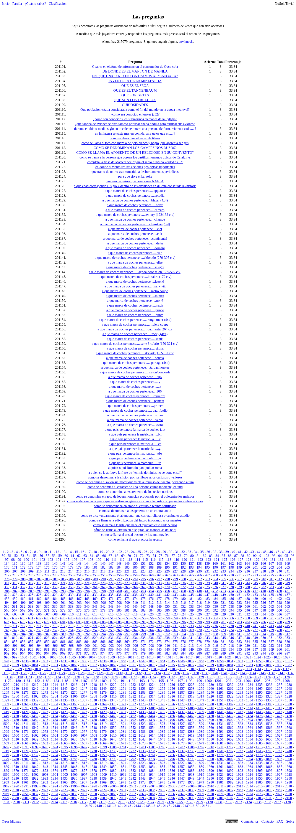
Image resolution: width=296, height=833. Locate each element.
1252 (132, 688)
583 (143, 610)
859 (46, 641)
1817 (83, 763)
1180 (17, 681)
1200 (208, 681)
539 (78, 606)
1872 (34, 770)
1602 (35, 735)
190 (167, 567)
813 (255, 634)
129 (256, 559)
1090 (28, 669)
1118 (5, 673)
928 (22, 649)
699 (207, 622)
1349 (200, 700)
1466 (171, 716)
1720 (15, 751)
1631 (25, 739)
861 (62, 641)
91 (261, 556)
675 (14, 622)
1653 (239, 739)
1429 (103, 712)
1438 (190, 712)
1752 (34, 755)
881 (223, 641)
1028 (5, 661)
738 (231, 626)
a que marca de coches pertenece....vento (135, 420)
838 (167, 638)
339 (207, 583)
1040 (122, 661)
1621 (220, 735)
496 (23, 602)
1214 (54, 684)
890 (7, 645)
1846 (73, 767)
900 (87, 645)
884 (247, 641)
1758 (93, 755)
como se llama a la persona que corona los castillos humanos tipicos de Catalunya (135, 157)
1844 (54, 767)
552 (183, 606)
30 (170, 552)
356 (54, 587)
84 (217, 556)
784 (23, 634)
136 (22, 563)
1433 (142, 712)
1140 (214, 673)
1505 (259, 720)
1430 (112, 712)
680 (54, 622)
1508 (288, 720)
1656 (268, 739)
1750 (15, 755)
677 (30, 622)
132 (280, 559)
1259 (200, 688)
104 (58, 559)
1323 (239, 696)
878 (199, 641)
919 (239, 645)
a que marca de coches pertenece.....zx (135, 386)
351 (14, 587)
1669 (103, 743)
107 (82, 559)
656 (151, 618)
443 (175, 595)
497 (31, 602)
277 (287, 575)
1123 (52, 673)
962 (6, 653)
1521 (122, 724)
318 (38, 583)
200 (247, 567)
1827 (181, 763)
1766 (171, 755)
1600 (15, 735)
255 (111, 575)
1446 (268, 712)
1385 (259, 704)
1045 (171, 661)
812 (247, 634)
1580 (112, 731)
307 (239, 579)
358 (70, 587)
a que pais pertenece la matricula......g (135, 448)
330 (135, 583)
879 (207, 641)
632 (247, 614)
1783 (44, 759)
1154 (57, 677)
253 (95, 575)
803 (175, 634)
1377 (181, 704)
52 (16, 556)
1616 (171, 735)
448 (215, 595)
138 (38, 563)
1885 (161, 770)
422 (6, 595)
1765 (161, 755)
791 (79, 634)
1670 (112, 743)
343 (239, 583)
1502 (229, 720)
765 (159, 630)
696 (183, 622)
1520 (112, 724)
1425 (64, 712)
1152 (38, 677)
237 (255, 571)
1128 (100, 673)
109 (98, 559)
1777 (278, 755)
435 (111, 595)
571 (46, 610)
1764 (151, 755)
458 (6, 598)
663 (207, 618)
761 (127, 630)
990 (231, 653)
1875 (64, 770)
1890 (210, 770)
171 (14, 567)
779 (271, 630)
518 (199, 602)
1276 (73, 692)
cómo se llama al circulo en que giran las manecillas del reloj (135, 530)
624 (183, 614)
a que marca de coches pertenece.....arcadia (135, 195)
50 (3, 556)
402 (135, 591)
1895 (259, 770)
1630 (15, 739)
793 (95, 634)
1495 (161, 720)
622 (167, 614)
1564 (249, 727)
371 (175, 587)
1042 (142, 661)
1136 (176, 673)
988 (215, 653)
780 (279, 630)
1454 (54, 716)
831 (111, 638)
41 (239, 552)
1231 (220, 684)
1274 (54, 692)
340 (215, 583)
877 (191, 641)
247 (46, 575)
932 (54, 649)
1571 (25, 731)
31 (177, 552)
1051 (229, 661)
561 (255, 606)
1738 (190, 751)
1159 (105, 677)
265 (191, 575)
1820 (112, 763)
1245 (64, 688)
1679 (200, 743)
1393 (44, 708)
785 (31, 634)
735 (207, 626)
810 (231, 634)
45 (265, 552)
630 (231, 614)
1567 (278, 727)
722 (103, 626)
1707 (181, 747)
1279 (103, 692)
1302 (35, 696)
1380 (210, 704)
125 (224, 559)
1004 (62, 657)
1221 (122, 684)
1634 (54, 739)
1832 (229, 763)
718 (70, 626)
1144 (252, 673)
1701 (122, 747)
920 (247, 645)
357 (62, 587)
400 (119, 591)
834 (135, 638)
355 (46, 587)
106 (74, 559)
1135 (167, 673)
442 (167, 595)
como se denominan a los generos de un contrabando (135, 511)
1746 (268, 751)
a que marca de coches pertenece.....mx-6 (135, 300)
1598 (288, 731)
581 (127, 610)
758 (103, 630)
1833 (239, 763)
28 (158, 552)
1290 (210, 692)
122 (200, 559)
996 (279, 653)
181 (95, 567)
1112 (239, 669)
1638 (93, 739)
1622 (229, 735)
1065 (73, 665)
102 (42, 559)
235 (239, 571)
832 (119, 638)
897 (63, 645)
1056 (278, 661)
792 (87, 634)
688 (119, 622)
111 (114, 559)
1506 (268, 720)
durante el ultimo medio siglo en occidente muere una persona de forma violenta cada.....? (135, 128)
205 (287, 567)
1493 (142, 720)
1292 (229, 692)
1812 (34, 763)
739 (239, 626)
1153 (48, 677)
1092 (47, 669)
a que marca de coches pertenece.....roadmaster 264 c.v (135, 329)
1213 (44, 684)
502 (71, 602)
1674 (151, 743)
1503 (239, 720)
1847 (83, 767)
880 (215, 641)
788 (55, 634)
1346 (171, 700)
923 (271, 645)
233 (223, 571)
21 (114, 552)
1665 (64, 743)
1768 (190, 755)
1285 (161, 692)
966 (38, 653)
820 (22, 638)
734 (199, 626)
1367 (83, 704)
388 (23, 591)
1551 (122, 727)
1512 (34, 724)
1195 (160, 681)
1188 (93, 681)
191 (175, 567)
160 (215, 563)
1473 (239, 716)
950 (199, 649)
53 (22, 556)
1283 (142, 692)
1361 (25, 704)
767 (175, 630)
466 (70, 598)
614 (103, 614)
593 (223, 610)
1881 (122, 770)
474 (135, 598)
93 (273, 556)
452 (247, 595)
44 (258, 552)
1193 (141, 681)
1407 (181, 708)
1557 (181, 727)
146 (103, 563)
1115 (267, 669)
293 (127, 579)
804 (183, 634)
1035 (73, 661)
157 (191, 563)
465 (62, 598)
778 (263, 630)
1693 (44, 747)
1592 (229, 731)
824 (54, 638)
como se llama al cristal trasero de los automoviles (135, 534)
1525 (161, 724)
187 (143, 567)
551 (175, 606)
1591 (220, 731)
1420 (15, 712)
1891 (220, 770)
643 (46, 618)
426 (38, 595)
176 (54, 567)
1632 (34, 739)
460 (22, 598)
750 (38, 630)
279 (15, 579)
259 (143, 575)
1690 (15, 747)
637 (287, 614)
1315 (161, 696)
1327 (278, 696)
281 (31, 579)
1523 (142, 724)
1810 (15, 763)
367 (143, 587)
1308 (93, 696)
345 (255, 583)
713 (30, 626)
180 (86, 567)
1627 (278, 735)
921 (255, 645)
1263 (239, 688)
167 (271, 563)
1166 (172, 677)
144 (86, 563)
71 (135, 556)
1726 (73, 751)
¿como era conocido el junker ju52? (135, 114)
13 (63, 552)
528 (279, 602)
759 (111, 630)
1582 (132, 731)
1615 (161, 735)
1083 (249, 665)
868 (119, 641)
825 (62, 638)
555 (207, 606)
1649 (200, 739)
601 (287, 610)
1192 (131, 681)
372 (183, 587)
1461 (122, 716)
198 (231, 567)
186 (135, 567)
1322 (229, 696)
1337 (83, 700)
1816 (73, 763)
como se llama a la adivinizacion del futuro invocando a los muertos (135, 520)
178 (70, 567)
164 (247, 563)
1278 (93, 692)
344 (247, 583)
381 (255, 587)
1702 (132, 747)
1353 (239, 700)
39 (227, 552)
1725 (64, 751)
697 (191, 622)
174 (38, 567)
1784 (54, 759)
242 (6, 575)
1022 (237, 657)
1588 (190, 731)
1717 (278, 747)
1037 (93, 661)
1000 (23, 657)
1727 (83, 751)
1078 (200, 665)
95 (286, 556)
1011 (130, 657)
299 (175, 579)
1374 (151, 704)
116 (153, 559)
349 (287, 583)
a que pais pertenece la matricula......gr (135, 458)
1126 (81, 673)
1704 (152, 747)
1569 (5, 731)
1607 (83, 735)
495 (15, 602)
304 (215, 579)
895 (47, 645)
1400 (113, 708)
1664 (54, 743)
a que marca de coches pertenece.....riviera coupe (135, 324)
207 (15, 571)
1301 (25, 696)
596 (247, 610)
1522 (132, 724)
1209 (5, 684)
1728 (93, 751)
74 (154, 556)
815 (271, 634)
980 (151, 653)
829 (95, 638)
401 (127, 591)
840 (183, 638)
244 (22, 575)
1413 (239, 708)
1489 (103, 720)
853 (287, 638)
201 (255, 567)
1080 (220, 665)
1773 (239, 755)
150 (135, 563)
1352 (229, 700)
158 (199, 563)
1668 (93, 743)
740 (247, 626)
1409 (200, 708)
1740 (210, 751)
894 (39, 645)
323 (78, 583)
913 (191, 645)
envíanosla (186, 41)
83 (211, 556)
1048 (200, 661)
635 (271, 614)
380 (247, 587)
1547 (83, 727)
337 (191, 583)
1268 (288, 688)
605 (31, 614)
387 (15, 591)
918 (231, 645)
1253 (142, 688)
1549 (103, 727)
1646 (171, 739)
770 (199, 630)
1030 (25, 661)
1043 (151, 661)
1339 (103, 700)
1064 (64, 665)
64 (91, 556)
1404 (152, 708)
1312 (132, 696)
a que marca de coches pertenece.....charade (135, 219)
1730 (112, 751)
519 (207, 602)
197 (223, 567)
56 (41, 556)
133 (288, 559)
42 (246, 552)
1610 (113, 735)
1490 (112, 720)
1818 (93, 763)
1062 (44, 665)
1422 (34, 712)
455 (271, 595)
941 (127, 649)
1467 (181, 716)
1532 (229, 724)
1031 (34, 661)
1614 (151, 735)
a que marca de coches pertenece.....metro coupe (135, 291)
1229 (200, 684)
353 (30, 587)
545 (127, 606)
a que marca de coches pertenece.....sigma (135, 348)
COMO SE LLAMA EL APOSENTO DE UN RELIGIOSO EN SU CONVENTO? (135, 152)
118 (168, 559)
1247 (83, 688)
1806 (268, 759)
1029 (15, 661)
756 (86, 630)
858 (38, 641)
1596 (268, 731)
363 (111, 587)
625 (191, 614)
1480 (15, 720)
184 (119, 567)
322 (70, 583)
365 (127, 587)
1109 (211, 669)
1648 (190, 739)
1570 (15, 731)
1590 (210, 731)
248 (54, 575)
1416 (268, 708)
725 (127, 626)
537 (62, 606)
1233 (239, 684)
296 (151, 579)
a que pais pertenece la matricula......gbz (135, 453)
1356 (268, 700)
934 (70, 649)
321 (62, 583)
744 (279, 626)
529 (287, 602)
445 (191, 595)
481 (191, 598)
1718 (288, 747)
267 (207, 575)
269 (223, 575)
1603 (44, 735)
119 (176, 559)
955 (239, 649)
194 (199, 567)
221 (127, 571)
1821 (122, 763)
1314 (151, 696)
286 (71, 579)
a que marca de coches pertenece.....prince (135, 310)
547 (143, 606)
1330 (15, 700)
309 (255, 579)
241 (287, 571)
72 (141, 556)
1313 (142, 696)
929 (30, 649)
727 (143, 626)
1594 (249, 731)
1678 (190, 743)
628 (215, 614)
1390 (15, 708)
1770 (210, 755)
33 (189, 552)
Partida (17, 3)
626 (199, 614)
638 (6, 618)
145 (95, 563)
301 (191, 579)
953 (223, 649)
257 (127, 575)
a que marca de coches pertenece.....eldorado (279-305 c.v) (135, 257)
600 (279, 610)
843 (207, 638)
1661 (25, 743)
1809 (5, 763)
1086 (278, 665)
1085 (268, 665)
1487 (83, 720)
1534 (249, 724)
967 (46, 653)
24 (133, 552)
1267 (278, 688)
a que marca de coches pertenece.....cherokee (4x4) (135, 224)
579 (111, 610)
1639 (103, 739)
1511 (25, 724)
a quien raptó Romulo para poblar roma (135, 468)
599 (271, 610)
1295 (259, 692)
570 (38, 610)
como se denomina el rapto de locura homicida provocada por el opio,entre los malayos (135, 496)
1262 (229, 688)
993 (255, 653)
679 (46, 622)
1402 (132, 708)
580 (119, 610)
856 (22, 641)
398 (103, 591)
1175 (257, 677)
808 (215, 634)
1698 (93, 747)
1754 (54, 755)
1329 (5, 700)
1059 (15, 665)
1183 (46, 681)
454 (263, 595)
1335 (64, 700)
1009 (111, 657)
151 (143, 563)
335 (175, 583)
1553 (142, 727)
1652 (229, 739)
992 (247, 653)
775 (239, 630)
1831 (220, 763)
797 (127, 634)
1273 (44, 692)
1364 (54, 704)
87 (236, 556)
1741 (220, 751)
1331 (25, 700)
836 (151, 638)
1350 (210, 700)
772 (215, 630)
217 (95, 571)
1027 (286, 657)
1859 (200, 767)
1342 (132, 700)
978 (135, 653)
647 (78, 618)
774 (231, 630)
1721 (25, 751)
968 (54, 653)
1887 (181, 770)
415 (239, 591)
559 (239, 606)
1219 (103, 684)
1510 (15, 724)
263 (175, 575)
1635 (64, 739)
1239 (5, 688)
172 (22, 567)
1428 (93, 712)
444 (183, 595)
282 (39, 579)
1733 (142, 751)
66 (104, 556)
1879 (103, 770)
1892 (229, 770)
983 (175, 653)
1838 (288, 763)
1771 (220, 755)
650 (103, 618)
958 (263, 649)
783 (15, 634)
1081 (229, 665)
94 (280, 556)
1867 (278, 767)
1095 (76, 669)
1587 (181, 731)
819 (14, 638)
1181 (27, 681)
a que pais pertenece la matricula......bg (135, 434)
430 (70, 595)
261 (159, 575)
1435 (161, 712)
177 (62, 567)
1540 (15, 727)
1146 (271, 673)
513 (159, 602)
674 (6, 622)
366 (135, 587)
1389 (5, 708)
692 (151, 622)
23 (126, 552)
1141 (224, 673)
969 (62, 653)
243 (14, 575)
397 (95, 591)
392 (55, 591)
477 (159, 598)
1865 (259, 767)
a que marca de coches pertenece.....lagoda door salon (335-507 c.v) (135, 272)
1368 (93, 704)
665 (223, 618)
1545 (64, 727)
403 (143, 591)
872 (151, 641)
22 (120, 552)
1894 (249, 770)
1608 (93, 735)
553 (191, 606)
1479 (5, 720)
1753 (44, 755)
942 (135, 649)
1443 (239, 712)
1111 (230, 669)
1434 (151, 712)
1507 (278, 720)
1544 (54, 727)
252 (86, 575)
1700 (113, 747)
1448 (288, 712)
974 (103, 653)
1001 (33, 657)
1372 (132, 704)
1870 (15, 770)
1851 (122, 767)
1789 (103, 759)
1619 (200, 735)
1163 (143, 677)
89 (248, 556)
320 (54, 583)
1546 (73, 727)
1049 (210, 661)
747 (14, 630)
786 (39, 634)
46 (271, 552)
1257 (181, 688)
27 (151, 552)
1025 (267, 657)
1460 (112, 716)
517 (191, 602)
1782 (34, 759)
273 (255, 575)
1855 (161, 767)
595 (239, 610)
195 (207, 567)
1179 (8, 681)
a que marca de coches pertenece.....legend (135, 281)
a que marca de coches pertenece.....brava (135, 205)
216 (86, 571)
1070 (122, 665)
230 (199, 571)
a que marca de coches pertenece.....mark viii (135, 286)
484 (215, 598)
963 (14, 653)
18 (95, 552)
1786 (73, 759)
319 (46, 583)
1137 (186, 673)
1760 (112, 755)
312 (279, 579)
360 (86, 587)
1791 (122, 759)
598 (263, 610)
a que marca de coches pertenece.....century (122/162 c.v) (135, 214)
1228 (190, 684)
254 (103, 575)
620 (151, 614)
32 (183, 552)
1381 (220, 704)
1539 (5, 727)
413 (223, 591)
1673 (142, 743)
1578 (93, 731)
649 (95, 618)
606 (39, 614)
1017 (189, 657)
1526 (171, 724)
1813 (44, 763)
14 (70, 552)
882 (231, 641)
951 (207, 649)
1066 (83, 665)
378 (231, 587)
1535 (259, 724)
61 (72, 556)
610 (71, 614)
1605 (64, 735)
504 (87, 602)
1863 (239, 767)
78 (179, 556)
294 (135, 579)
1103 (154, 669)
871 (143, 641)
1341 (122, 700)
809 (223, 634)
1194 (151, 681)
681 (62, 622)
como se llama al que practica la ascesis (135, 539)
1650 (210, 739)
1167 (181, 677)
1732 (132, 751)
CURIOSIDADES (135, 105)
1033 (54, 661)
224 (151, 571)
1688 (288, 743)
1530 (210, 724)
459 (14, 598)
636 (279, 614)
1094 (67, 669)
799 (143, 634)
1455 (64, 716)
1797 (181, 759)
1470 (210, 716)
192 (183, 567)
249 (62, 575)
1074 (161, 665)
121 (192, 559)
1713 (239, 747)
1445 (259, 712)
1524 (151, 724)
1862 (229, 767)
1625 (259, 735)
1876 (73, 770)
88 (242, 556)
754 (70, 630)
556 (215, 606)
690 (135, 622)
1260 (210, 688)
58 (53, 556)
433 (95, 595)
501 (63, 602)
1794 (151, 759)
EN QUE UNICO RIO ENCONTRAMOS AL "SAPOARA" (135, 76)
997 (287, 653)
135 (14, 563)
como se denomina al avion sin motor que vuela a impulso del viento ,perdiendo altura (135, 482)
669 (255, 618)
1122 (43, 673)
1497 (181, 720)
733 (191, 626)
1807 (278, 759)
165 (255, 563)
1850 (112, 767)
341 (223, 583)
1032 (44, 661)
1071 (132, 665)
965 (30, 653)
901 (95, 645)
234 (231, 571)
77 (173, 556)
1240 (15, 688)
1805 (259, 759)
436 (119, 595)
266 (199, 575)
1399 (103, 708)
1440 (210, 712)
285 (63, 579)
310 (263, 579)
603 (15, 614)
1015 (169, 657)
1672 (132, 743)
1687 (278, 743)
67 (110, 556)
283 (47, 579)
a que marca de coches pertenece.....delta (135, 243)
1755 (64, 755)
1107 (192, 669)
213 (62, 571)
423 (14, 595)
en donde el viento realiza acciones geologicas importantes (135, 167)
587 (175, 610)
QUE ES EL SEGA (135, 85)
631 (239, 614)
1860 (210, 767)
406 (167, 591)
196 (215, 567)
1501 (220, 720)
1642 (132, 739)
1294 (249, 692)
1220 (112, 684)
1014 (159, 657)
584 (151, 610)
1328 (288, 696)
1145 (262, 673)
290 (103, 579)
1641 (122, 739)
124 (216, 559)
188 (151, 567)
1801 (220, 759)
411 (207, 591)
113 (129, 559)
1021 (228, 657)
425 (30, 595)
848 (247, 638)
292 (119, 579)
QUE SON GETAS (135, 95)
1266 (268, 688)
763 (143, 630)
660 (183, 618)
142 (70, 563)
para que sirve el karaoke (135, 176)
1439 (200, 712)
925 (287, 645)
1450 (15, 716)
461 (30, 598)
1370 (112, 704)
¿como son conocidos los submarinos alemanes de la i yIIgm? (135, 119)
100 (26, 559)
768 (183, 630)
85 (223, 556)
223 (143, 571)
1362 (34, 704)
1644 (151, 739)
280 (23, 579)
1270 (15, 692)
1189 (103, 681)
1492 (132, 720)
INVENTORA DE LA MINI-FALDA (135, 81)
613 (95, 614)
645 (62, 618)
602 (7, 614)
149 (127, 563)
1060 (25, 665)
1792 (132, 759)
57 (47, 556)
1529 (200, 724)
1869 (5, 770)
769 (191, 630)
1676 (171, 743)
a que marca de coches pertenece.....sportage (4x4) (135, 363)
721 (95, 626)
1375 (161, 704)
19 (101, 552)
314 (6, 583)
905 (127, 645)
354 (38, 587)
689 (127, 622)
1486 (73, 720)
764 (151, 630)
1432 (132, 712)
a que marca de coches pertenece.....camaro (135, 210)
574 (70, 610)
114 (137, 559)
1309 (103, 696)
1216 (73, 684)
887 (271, 641)
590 (199, 610)
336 (183, 583)
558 (231, 606)
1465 (161, 716)
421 (287, 591)
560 (247, 606)
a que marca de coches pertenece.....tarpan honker (135, 367)
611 (78, 614)
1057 (288, 661)
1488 (93, 720)
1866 (268, 767)
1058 (5, 665)
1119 (14, 673)
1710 (210, 747)
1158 (95, 677)
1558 (190, 727)
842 (199, 638)
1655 (259, 739)
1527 (181, 724)
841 (191, 638)
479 (175, 598)
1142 (233, 673)
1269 (5, 692)
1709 (200, 747)
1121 (33, 673)
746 (6, 630)
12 (57, 552)
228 (183, 571)
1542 (34, 727)
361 (95, 587)
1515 (64, 724)
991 (239, 653)
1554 (151, 727)
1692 (35, 747)
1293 (239, 692)
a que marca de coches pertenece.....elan (135, 253)
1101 (135, 669)
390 (39, 591)
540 (86, 606)
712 (22, 626)
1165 (162, 677)
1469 (200, 716)
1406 (171, 708)
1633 (44, 739)
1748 (288, 751)
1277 (83, 692)
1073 (151, 665)
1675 (161, 743)
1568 (288, 727)
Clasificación (58, 3)
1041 (132, 661)
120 (184, 559)
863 (78, 641)
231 (207, 571)
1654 (249, 739)
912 (183, 645)
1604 (54, 735)
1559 (200, 727)
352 (22, 587)
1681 (220, 743)
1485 (64, 720)
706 (263, 622)
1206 (266, 681)
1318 (190, 696)
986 (199, 653)
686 (103, 622)
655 (143, 618)
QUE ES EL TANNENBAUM (135, 90)
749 (30, 630)
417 (255, 591)
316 (22, 583)
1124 (62, 673)
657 (159, 618)
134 (6, 563)
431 (78, 595)
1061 (34, 665)
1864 (249, 767)
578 (103, 610)
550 (167, 606)
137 (30, 563)
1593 (239, 731)
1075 (171, 665)
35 (202, 552)
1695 (64, 747)
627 (207, 614)
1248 (93, 688)
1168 (191, 677)
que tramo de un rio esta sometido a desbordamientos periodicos (135, 171)
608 (55, 614)
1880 (112, 770)
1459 (103, 716)
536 (54, 606)
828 (86, 638)
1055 (268, 661)
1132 (138, 673)
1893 (239, 770)
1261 (220, 688)
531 (14, 606)
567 (14, 610)
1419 (5, 712)
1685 (259, 743)
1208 (286, 681)
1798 (190, 759)
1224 (151, 684)
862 (70, 641)
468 (86, 598)
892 (23, 645)
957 (255, 649)
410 (199, 591)
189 (159, 567)
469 (95, 598)
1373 (142, 704)
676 (22, 622)
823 (46, 638)
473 (127, 598)
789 (63, 634)
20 (107, 552)
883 (239, 641)
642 (38, 618)
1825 (161, 763)
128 (248, 559)
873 (159, 641)
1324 (249, 696)
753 (62, 630)
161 (223, 563)
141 (62, 563)
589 (191, 610)
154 (167, 563)
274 (263, 575)
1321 (220, 696)
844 (215, 638)
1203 (237, 681)
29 (164, 552)
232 (215, 571)
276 (279, 575)
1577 (83, 731)
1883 (142, 770)
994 (263, 653)
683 (78, 622)
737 (223, 626)
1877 (83, 770)
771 (207, 630)
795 (111, 634)
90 (255, 556)
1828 (190, 763)
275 (271, 575)
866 (103, 641)
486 (231, 598)
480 (183, 598)
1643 (142, 739)
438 (135, 595)
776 (247, 630)
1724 (54, 751)
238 (263, 571)
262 (167, 575)
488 (247, 598)
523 (239, 602)
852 (279, 638)
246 (38, 575)
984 (183, 653)
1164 (153, 677)
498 (39, 602)
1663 (44, 743)
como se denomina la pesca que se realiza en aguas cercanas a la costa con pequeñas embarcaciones (135, 501)
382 (263, 587)
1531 (220, 724)
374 (199, 587)
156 (183, 563)
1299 (5, 696)
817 (287, 634)
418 (263, 591)
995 (271, 653)
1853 (142, 767)
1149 (10, 677)
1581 (122, 731)
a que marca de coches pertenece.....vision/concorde (135, 372)
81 (198, 556)
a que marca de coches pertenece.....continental (135, 238)
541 (95, 606)
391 (47, 591)
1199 (198, 681)
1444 (249, 712)
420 (279, 591)
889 (287, 641)
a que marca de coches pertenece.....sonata (135, 358)
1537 (278, 724)
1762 (132, 755)
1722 (34, 751)
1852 (132, 767)
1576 (73, 731)
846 (231, 638)
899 (79, 645)
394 (71, 591)
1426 (73, 712)
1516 (73, 724)
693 (159, 622)
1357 (278, 700)
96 (292, 556)
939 (111, 649)
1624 (249, 735)
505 (95, 602)
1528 (190, 724)
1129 (109, 673)
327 (111, 583)
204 (279, 567)
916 (215, 645)
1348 (190, 700)
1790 (112, 759)
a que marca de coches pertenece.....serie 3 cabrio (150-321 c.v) (135, 343)
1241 (25, 688)
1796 (171, 759)
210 (39, 571)
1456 (73, 716)
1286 (171, 692)
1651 (220, 739)
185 (127, 567)
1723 (44, 751)
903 (111, 645)
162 (231, 563)
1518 (93, 724)
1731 (122, 751)
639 (14, 618)
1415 (259, 708)
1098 (106, 669)
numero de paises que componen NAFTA (135, 181)
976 (119, 653)
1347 (181, 700)
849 (255, 638)
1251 (122, 688)
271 (239, 575)
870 (135, 641)
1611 (122, 735)
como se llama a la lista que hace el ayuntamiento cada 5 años (135, 525)
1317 (181, 696)
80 (192, 556)
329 (127, 583)
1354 (249, 700)
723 (111, 626)
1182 (36, 681)
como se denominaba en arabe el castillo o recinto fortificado (135, 506)
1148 (291, 673)
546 (135, 606)
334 (167, 583)
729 (159, 626)
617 (127, 614)
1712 (229, 747)
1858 (190, 767)
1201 (218, 681)
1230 (210, 684)
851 (271, 638)
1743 (239, 751)
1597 (278, 731)
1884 (151, 770)
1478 (288, 716)
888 (279, 641)
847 (239, 638)
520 (215, 602)
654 (135, 618)
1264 (249, 688)
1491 (122, 720)
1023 (247, 657)
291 (111, 579)
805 (191, 634)
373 (191, 587)
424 (22, 595)
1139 (205, 673)
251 (78, 575)
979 (143, 653)
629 (223, 614)
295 (143, 579)
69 (123, 556)
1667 (83, 743)
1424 (54, 712)
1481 (25, 720)
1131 (128, 673)
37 (214, 552)
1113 (248, 669)
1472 (229, 716)
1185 (65, 681)
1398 (93, 708)
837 (159, 638)
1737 (181, 751)
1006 (82, 657)
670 (263, 618)
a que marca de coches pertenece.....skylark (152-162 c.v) (135, 353)
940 (119, 649)
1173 (238, 677)
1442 (229, 712)
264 (183, 575)
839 (175, 638)
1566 (268, 727)
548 (151, 606)
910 (167, 645)
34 (195, 552)
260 (151, 575)
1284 (151, 692)
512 (151, 602)
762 (135, 630)
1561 (220, 727)
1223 (142, 684)
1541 (25, 727)
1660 (15, 743)
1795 (161, 759)
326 (103, 583)
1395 (64, 708)
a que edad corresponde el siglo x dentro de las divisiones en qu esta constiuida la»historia (135, 186)
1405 (161, 708)
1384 (249, 704)
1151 (29, 677)
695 (175, 622)
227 (175, 571)
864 (86, 641)
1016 (179, 657)
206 (7, 571)
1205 (257, 681)
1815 (64, 763)
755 (78, 630)
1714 (249, 747)
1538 (288, 724)
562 (263, 606)
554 (199, 606)
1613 (142, 735)
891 (15, 645)
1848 (93, 767)
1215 (64, 684)
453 (255, 595)
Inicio (6, 3)
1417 (278, 708)
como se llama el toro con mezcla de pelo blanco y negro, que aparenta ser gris (135, 143)
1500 (210, 720)
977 (127, 653)
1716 (268, 747)
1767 (181, 755)
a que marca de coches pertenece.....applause (135, 191)
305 (223, 579)
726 (135, 626)
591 (207, 610)
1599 (5, 735)
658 (167, 618)
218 (103, 571)
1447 (278, 712)
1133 (148, 673)
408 (183, 591)
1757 (83, 755)
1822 (132, 763)
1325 (259, 696)
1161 (124, 677)
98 (13, 559)
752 (54, 630)
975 (111, 653)
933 (62, 649)
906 (135, 645)
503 (79, 602)
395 (79, 591)
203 (271, 567)
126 (232, 559)
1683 (239, 743)
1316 (171, 696)
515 (175, 602)
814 (263, 634)
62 (79, 556)
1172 (229, 677)
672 (279, 618)
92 (267, 556)
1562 (229, 727)
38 (221, 552)
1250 (112, 688)
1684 (249, 743)
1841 (25, 767)
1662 (34, 743)
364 (119, 587)
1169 (200, 677)
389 (31, 591)
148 (119, 563)
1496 (171, 720)
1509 (5, 724)
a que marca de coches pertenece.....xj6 (135, 377)
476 (151, 598)
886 (263, 641)
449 (223, 595)
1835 (259, 763)
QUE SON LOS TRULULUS (135, 100)
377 (223, 587)
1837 (278, 763)
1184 (55, 681)
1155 (67, 677)
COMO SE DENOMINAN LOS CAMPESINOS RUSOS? (135, 148)
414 (231, 591)
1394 (54, 708)
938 (103, 649)
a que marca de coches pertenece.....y (135, 382)
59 (60, 556)
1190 (112, 681)
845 (223, 638)
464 (54, 598)
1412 (229, 708)
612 (86, 614)
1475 (259, 716)
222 (135, 571)
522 (231, 602)
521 (223, 602)
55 (35, 556)
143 (78, 563)
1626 (268, 735)
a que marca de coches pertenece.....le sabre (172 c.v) (135, 277)
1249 (103, 688)
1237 (278, 684)
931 (46, 649)
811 (239, 634)
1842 (34, 767)
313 (287, 579)
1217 (83, 684)
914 (199, 645)
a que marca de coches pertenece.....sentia (135, 339)
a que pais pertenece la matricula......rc (135, 463)
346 (263, 583)
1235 (259, 684)
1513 (44, 724)
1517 (83, 724)
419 (271, 591)
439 (143, 595)
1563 (239, 727)
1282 (132, 692)
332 (151, 583)
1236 (268, 684)
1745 (259, 751)
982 (167, 653)
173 (30, 567)
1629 (5, 739)
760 (119, 630)
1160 (114, 677)
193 (191, 567)
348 (279, 583)
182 (103, 567)
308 (247, 579)
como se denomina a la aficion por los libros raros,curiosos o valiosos (135, 477)
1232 (229, 684)
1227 (181, 684)
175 (46, 567)
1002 (43, 657)
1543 (44, 727)
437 (127, 595)
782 (7, 634)
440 (151, 595)
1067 (93, 665)
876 (183, 641)
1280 (112, 692)
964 (22, 653)
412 (215, 591)
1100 (125, 669)
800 (151, 634)
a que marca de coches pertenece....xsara (135, 425)
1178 (286, 677)
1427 (83, 712)
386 (7, 591)
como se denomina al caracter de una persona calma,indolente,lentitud (135, 487)
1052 (239, 661)
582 (135, 610)
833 (127, 638)
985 (191, 653)
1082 (239, 665)
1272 (34, 692)
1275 (64, 692)
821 (30, 638)
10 (45, 552)
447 (207, 595)
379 (239, 587)
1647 (181, 739)
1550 (112, 727)
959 (271, 649)
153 (159, 563)
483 (207, 598)
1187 (84, 681)
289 (95, 579)
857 (30, 641)
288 (87, 579)
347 (271, 583)
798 (135, 634)
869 (127, 641)
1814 (54, 763)
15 (76, 552)
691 (143, 622)
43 (252, 552)
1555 (161, 727)
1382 (229, 704)
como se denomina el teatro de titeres (135, 138)
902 (103, 645)
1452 (34, 716)
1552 (132, 727)
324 (86, 583)
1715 (259, 747)
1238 (288, 684)
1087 (288, 665)
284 (55, 579)
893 (31, 645)
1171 (219, 677)
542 (103, 606)
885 (255, 641)
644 (54, 618)
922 (263, 645)
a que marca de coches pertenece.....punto (135, 315)
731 (175, 626)
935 (78, 649)
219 (111, 571)
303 (207, 579)
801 (159, 634)
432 (86, 595)
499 (47, 602)
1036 (83, 661)
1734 (151, 751)
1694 (54, 747)
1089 (18, 669)
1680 (210, 743)
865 (95, 641)
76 (167, 556)
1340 (112, 700)
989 (223, 653)
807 (207, 634)
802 (167, 634)
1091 (37, 669)
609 (63, 614)
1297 (278, 692)
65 (97, 556)
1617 (181, 735)
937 (95, 649)
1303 (44, 696)
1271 (25, 692)
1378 (190, 704)
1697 (83, 747)
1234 (249, 684)
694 (167, 622)
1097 (96, 669)
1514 (54, 724)
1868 (288, 767)
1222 (132, 684)
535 (46, 606)
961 (287, 649)
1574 (54, 731)
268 (215, 575)
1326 (268, 696)
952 (215, 649)
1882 (132, 770)
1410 (210, 708)
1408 (191, 708)
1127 (90, 673)
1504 (249, 720)
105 (66, 559)
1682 (229, 743)
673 (287, 618)
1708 (191, 747)
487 (239, 598)
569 (30, 610)
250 (70, 575)
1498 (190, 720)
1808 (288, 759)
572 (54, 610)
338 (199, 583)
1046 (181, 661)
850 (263, 638)
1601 (25, 735)
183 (111, 567)
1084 (259, 665)
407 (175, 591)
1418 (288, 708)
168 (279, 563)
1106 (182, 669)
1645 (161, 739)
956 (247, 649)
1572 (34, 731)
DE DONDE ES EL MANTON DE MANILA (135, 71)
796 (119, 634)
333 (159, 583)
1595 (259, 731)
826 (70, 638)
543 (111, 606)
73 (148, 556)
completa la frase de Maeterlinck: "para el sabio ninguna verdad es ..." (135, 162)
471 (111, 598)
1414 (249, 708)
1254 (151, 688)
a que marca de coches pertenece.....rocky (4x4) (135, 334)
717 (62, 626)
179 (78, 567)
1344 (151, 700)
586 (167, 610)
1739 (200, 751)
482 (199, 598)
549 (159, 606)
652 (119, 618)
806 (199, 634)
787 (47, 634)
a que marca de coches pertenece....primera (135, 405)
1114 (258, 669)
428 (54, 595)
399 (111, 591)
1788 (93, 759)
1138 (195, 673)
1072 (142, 665)
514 (167, 602)
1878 (93, 770)
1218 (93, 684)
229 (191, 571)
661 (191, 618)
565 (287, 606)
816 (279, 634)
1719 (5, 751)
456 (279, 595)
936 (86, 649)
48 (283, 552)
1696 (74, 747)
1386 (268, 704)
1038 (103, 661)
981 (159, 653)
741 (255, 626)
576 (86, 610)
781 (287, 630)
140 (54, 563)
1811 (25, 763)
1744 (249, 751)
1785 (64, 759)
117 (160, 559)
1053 (249, 661)
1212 (34, 684)
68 (116, 556)
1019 (208, 657)
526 (263, 602)
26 (145, 552)
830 (103, 638)
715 (46, 626)
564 (279, 606)
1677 (181, 743)
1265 (259, 688)
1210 (15, 684)
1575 (64, 731)
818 (6, 638)
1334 (54, 700)
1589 (200, 731)
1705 (161, 747)
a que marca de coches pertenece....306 (135, 391)
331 (143, 583)
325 (95, 583)
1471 (220, 716)
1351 (220, 700)
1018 (198, 657)
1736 (171, 751)
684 (86, 622)
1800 (210, 759)
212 (54, 571)
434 (103, 595)
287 (79, 579)
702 (231, 622)
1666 (73, 743)
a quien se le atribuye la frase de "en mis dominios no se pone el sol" (135, 472)
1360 (15, 704)
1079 (210, 665)
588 (183, 610)
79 (185, 556)
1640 (112, 739)
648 (86, 618)
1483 (44, 720)
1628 (288, 735)
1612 (132, 735)
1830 (210, 763)
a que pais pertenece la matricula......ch (135, 444)
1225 (161, 684)
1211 (25, 684)
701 (223, 622)
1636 (73, 739)
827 (78, 638)
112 (121, 559)
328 (119, 583)
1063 (54, 665)
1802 (229, 759)
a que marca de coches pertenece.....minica (135, 296)
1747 (278, 751)
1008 (101, 657)
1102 (144, 669)
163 (239, 563)
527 (271, 602)
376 (215, 587)
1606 (74, 735)
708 (279, 622)
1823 (142, 763)
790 (71, 634)
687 (111, 622)
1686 (268, 743)
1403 (142, 708)
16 (82, 552)
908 (151, 645)
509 (127, 602)
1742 (229, 751)
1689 (5, 747)
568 (22, 610)
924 (279, 645)
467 (78, 598)
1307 (83, 696)
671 (271, 618)
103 (50, 559)
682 (70, 622)
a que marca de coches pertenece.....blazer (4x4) (135, 200)
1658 (288, 739)
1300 (15, 696)
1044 (161, 661)
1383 (239, 704)
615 (111, 614)
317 (30, 583)
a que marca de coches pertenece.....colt (135, 234)
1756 (73, 755)
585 (159, 610)
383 (271, 587)
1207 (276, 681)
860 (54, 641)
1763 (142, 755)
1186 (74, 681)
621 (159, 614)
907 (143, 645)
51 (9, 556)
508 (119, 602)
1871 (25, 770)
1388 (288, 704)
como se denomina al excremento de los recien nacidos (135, 491)
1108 (201, 669)
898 (71, 645)
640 (22, 618)
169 (287, 563)
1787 (83, 759)
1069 (112, 665)
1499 (200, 720)
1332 (34, 700)
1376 (171, 704)
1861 (220, 767)
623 (175, 614)
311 (271, 579)
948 (183, 649)
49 (290, 552)
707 (271, 622)
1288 (190, 692)
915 (207, 645)
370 (167, 587)
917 (223, 645)
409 (191, 591)
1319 (200, 696)
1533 (239, 724)
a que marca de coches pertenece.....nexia (135, 305)
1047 (190, 661)
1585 (161, 731)
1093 (57, 669)
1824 (151, 763)
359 (78, 587)
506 (103, 602)
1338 (93, 700)
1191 (122, 681)
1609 (103, 735)
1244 (54, 688)
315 (14, 583)
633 (255, 614)
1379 (200, 704)
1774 (249, 755)
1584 (151, 731)
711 (14, 626)
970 (70, 653)
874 (167, 641)
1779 (5, 759)
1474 (249, 716)
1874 (54, 770)
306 (231, 579)
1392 (35, 708)
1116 (276, 669)
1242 (34, 688)
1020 (218, 657)
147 (111, 563)
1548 (93, 727)
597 (255, 610)
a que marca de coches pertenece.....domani (135, 248)
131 (272, 559)
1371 (122, 704)
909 (159, 645)
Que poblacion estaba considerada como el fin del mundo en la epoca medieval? (135, 109)
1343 (142, 700)
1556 (171, 727)
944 (151, 649)
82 (204, 556)
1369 (103, 704)
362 (103, 587)
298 (167, 579)
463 (46, 598)
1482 (34, 720)
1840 (15, 767)
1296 (268, 692)
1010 (121, 657)
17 (89, 552)
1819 (103, 763)
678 (38, 622)
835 (143, 638)
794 (103, 634)
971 (78, 653)
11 (51, 552)
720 (86, 626)
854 (6, 641)
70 (129, 556)
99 (19, 559)
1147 (281, 673)
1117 (286, 669)
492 (279, 598)
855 (14, 641)
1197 (179, 681)
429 (62, 595)
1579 (103, 731)
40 (233, 552)
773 (223, 630)
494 (7, 602)
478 (167, 598)
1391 (25, 708)
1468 (190, 716)
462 (38, 598)
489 (255, 598)
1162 (133, 677)
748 (22, 630)
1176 (267, 677)
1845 (64, 767)
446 (199, 595)
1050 (220, 661)
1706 (171, 747)
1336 (73, 700)
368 (151, 587)
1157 (86, 677)
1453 (44, 716)
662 (199, 618)
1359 (5, 704)
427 (46, 595)
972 (86, 653)
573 (62, 610)
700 (215, 622)
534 (38, 606)
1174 (248, 677)
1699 (103, 747)
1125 (71, 673)
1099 (115, 669)
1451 (25, 716)
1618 (190, 735)
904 (119, 645)
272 (247, 575)
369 (159, 587)
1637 (83, 739)
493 (287, 598)
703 (239, 622)
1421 (25, 712)
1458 (93, 716)
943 (143, 649)
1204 (247, 681)
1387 (278, 704)
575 (78, 610)
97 (6, 559)
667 (239, 618)
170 (6, 567)
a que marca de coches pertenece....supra (135, 415)
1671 (122, 743)
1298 (288, 692)
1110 (221, 669)
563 (271, 606)
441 (159, 595)
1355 (259, 700)
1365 (64, 704)
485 (223, 598)
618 (135, 614)
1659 (5, 743)
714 (38, 626)
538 (70, 606)
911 (175, 645)
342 (231, 583)
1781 (25, 759)
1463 (142, 716)
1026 (276, 657)
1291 (220, 692)
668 (247, 618)
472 (119, 598)
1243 (44, 688)
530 (6, 606)
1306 (74, 696)
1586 (171, 731)
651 (111, 618)
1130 (119, 673)
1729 (103, 751)
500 (55, 602)
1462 (132, 716)
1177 (276, 677)
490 (263, 598)
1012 (140, 657)
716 (54, 626)
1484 (54, 720)
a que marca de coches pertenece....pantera (135, 401)
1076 (181, 665)
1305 (64, 696)
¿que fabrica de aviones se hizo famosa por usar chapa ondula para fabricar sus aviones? (135, 124)
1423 (44, 712)
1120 (24, 673)
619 (143, 614)
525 (255, 602)
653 (127, 618)
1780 (15, 759)
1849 (103, 767)
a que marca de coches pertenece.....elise (135, 262)
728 (151, 626)
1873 (44, 770)
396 (87, 591)
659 (175, 618)
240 (279, 571)
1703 (142, 747)
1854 (151, 767)
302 (199, 579)
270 (231, 575)
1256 (171, 688)
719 (78, 626)
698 (199, 622)
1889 (200, 770)
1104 (163, 669)
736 (215, 626)
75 (160, 556)
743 (271, 626)
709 (287, 622)
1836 (268, 763)
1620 (210, 735)
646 (70, 618)
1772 (229, 755)
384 (279, 587)
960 (279, 649)
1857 (181, 767)
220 (119, 571)
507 (111, 602)
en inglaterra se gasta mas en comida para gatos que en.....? (135, 133)
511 (143, 602)
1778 (288, 755)
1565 (259, 727)
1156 (76, 677)
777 (255, 630)
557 (223, 606)
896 (55, 645)
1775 (259, 755)
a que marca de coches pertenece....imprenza (135, 396)
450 (231, 595)
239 (271, 571)
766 (167, 630)
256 (119, 575)
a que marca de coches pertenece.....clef (135, 229)
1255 (161, 688)
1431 (122, 712)
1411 (220, 708)
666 (231, 618)
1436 (171, 712)
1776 (268, 755)
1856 (171, 767)
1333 (44, 700)
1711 (220, 747)
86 (229, 556)
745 (287, 626)
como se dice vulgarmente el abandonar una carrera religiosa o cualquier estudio (135, 515)
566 (6, 610)
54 (28, 556)
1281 (122, 692)
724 (119, 626)
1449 (5, 716)
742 (263, 626)
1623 (239, 735)
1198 (189, 681)
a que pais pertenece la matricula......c (135, 439)
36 (208, 552)
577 (95, 610)
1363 (44, 704)
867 (111, 641)
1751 (25, 755)
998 (6, 657)
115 (145, 559)
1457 (83, 716)
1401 (122, 708)
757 (95, 630)
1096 (86, 669)
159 (207, 563)
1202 (227, 681)
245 (30, 575)
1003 (52, 657)
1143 (243, 673)
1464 (151, 716)
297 (159, 579)
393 (63, 591)
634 (263, 614)
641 (30, 618)
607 (47, 614)
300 (183, 579)
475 (143, 598)
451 (239, 595)
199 (239, 567)
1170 (210, 677)
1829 (200, 763)
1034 (64, 661)
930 (38, 649)
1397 (83, 708)
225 (159, 571)
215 (78, 571)
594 (231, 610)
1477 (278, 716)
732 (183, 626)
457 (287, 595)
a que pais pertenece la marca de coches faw (135, 429)
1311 (122, 696)
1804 (249, 759)
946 (167, 649)
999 (14, 657)
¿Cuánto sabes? (35, 3)
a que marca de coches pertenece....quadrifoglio (135, 410)
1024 (257, 657)
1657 (278, 739)
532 (22, 606)
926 (6, 649)
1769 (200, 755)
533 (30, 606)
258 (135, 575)
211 (46, 571)
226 (167, 571)
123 (208, 559)
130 (264, 559)
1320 (210, 696)
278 (7, 579)
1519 (103, 724)
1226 (171, 684)
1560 (210, 727)
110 (106, 559)
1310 (113, 696)
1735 (161, 751)
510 (135, 602)
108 (90, 559)
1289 (200, 692)
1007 (91, 657)
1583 (142, 731)
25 (139, 552)
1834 (249, 763)
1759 (103, 755)
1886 (171, 770)
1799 (200, 759)
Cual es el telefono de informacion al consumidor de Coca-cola (135, 66)
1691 (25, 747)
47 (277, 552)
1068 (103, 665)
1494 (151, 720)
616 (119, 614)
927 (14, 649)
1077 (190, 665)
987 (207, 653)
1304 (54, 696)
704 (247, 622)
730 (167, 626)
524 (247, 602)
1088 (8, 669)
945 (159, 649)
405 (159, 591)
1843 (44, 767)
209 (31, 571)
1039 (112, 661)
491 (271, 598)
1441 (220, 712)
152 (151, 563)
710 (7, 626)
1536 (268, 724)
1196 (170, 681)
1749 (5, 755)
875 (175, 641)
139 (46, 563)
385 (287, 587)
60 (66, 556)
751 (46, 630)
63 (85, 556)
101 (34, 559)
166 (263, 563)
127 (240, 559)
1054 (259, 661)
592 (215, 610)
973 (95, 653)
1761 (122, 755)
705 (255, 622)
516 (183, 602)
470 (103, 598)
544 (119, 606)
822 (38, 638)
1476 (268, 716)
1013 (150, 657)
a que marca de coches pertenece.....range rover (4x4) (135, 320)
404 (151, 591)
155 (175, 563)
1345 (161, 700)
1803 (239, 759)
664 (215, 618)
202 (263, 567)
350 (6, 587)
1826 (171, 763)
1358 (288, 700)
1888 (190, 770)
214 (70, 571)
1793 (142, 759)
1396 (74, 708)
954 (231, 649)
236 (247, 571)
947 (175, 649)
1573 (44, 731)
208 (23, 571)
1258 (190, 688)
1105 (173, 669)
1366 (73, 704)
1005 (72, 657)
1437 (181, 712)
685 (95, 622)
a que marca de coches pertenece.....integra (135, 267)
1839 (5, 767)
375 (207, 587)
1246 (73, 688)
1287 (181, 692)
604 (23, 614)
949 (191, 649)
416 (247, 591)
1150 (19, 677)
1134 (157, 673)
